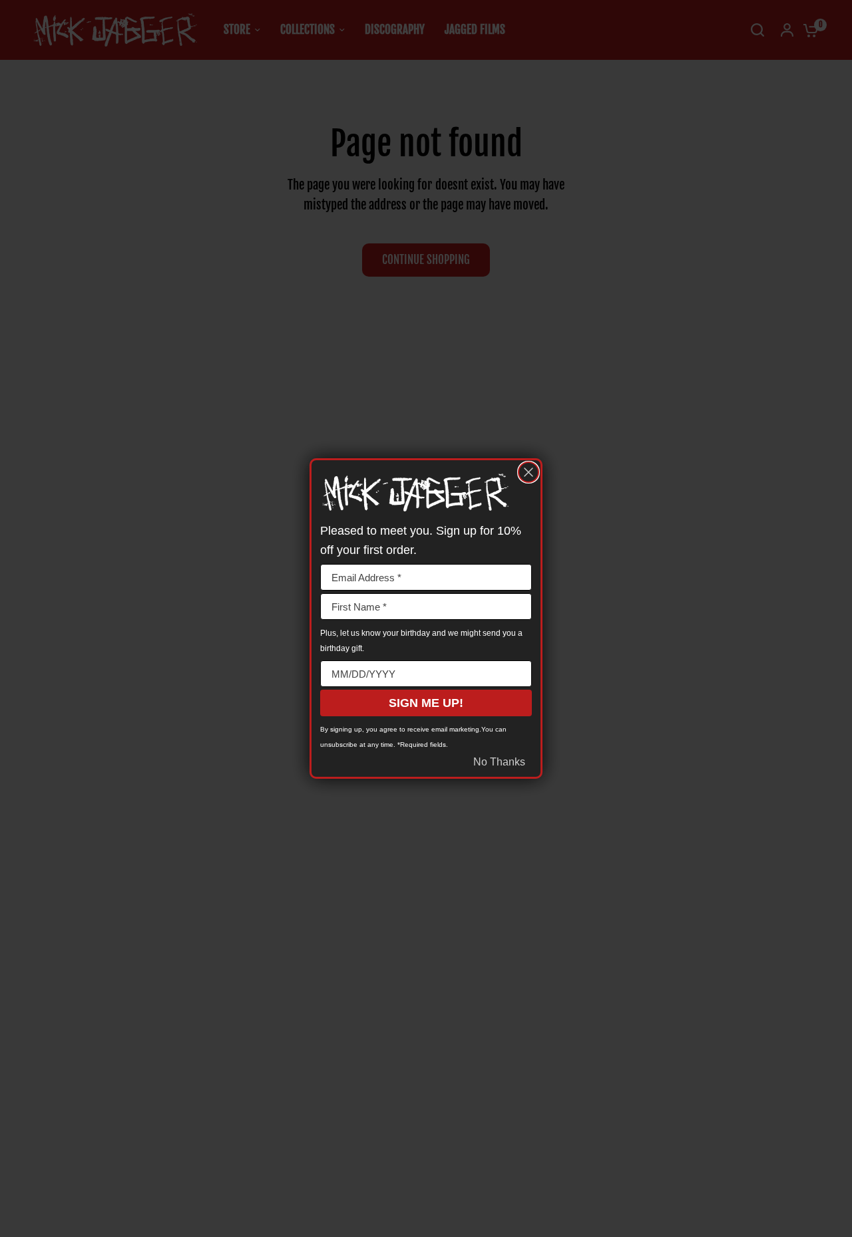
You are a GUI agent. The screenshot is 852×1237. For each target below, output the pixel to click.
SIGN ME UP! (426, 703)
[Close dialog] (528, 472)
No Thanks (499, 761)
